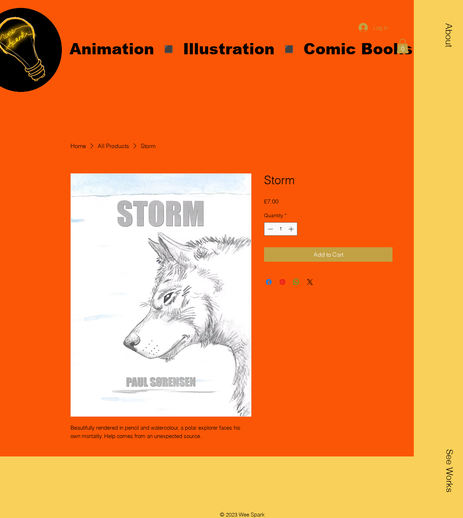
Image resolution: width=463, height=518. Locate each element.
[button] (449, 35)
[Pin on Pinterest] (282, 282)
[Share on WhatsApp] (296, 282)
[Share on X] (310, 282)
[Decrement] (269, 229)
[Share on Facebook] (268, 282)
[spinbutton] (280, 229)
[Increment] (291, 229)
